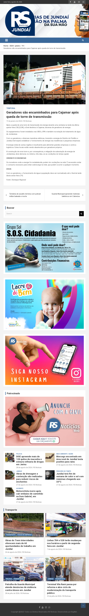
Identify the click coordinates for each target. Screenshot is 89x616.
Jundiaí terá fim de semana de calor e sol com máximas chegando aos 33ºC (70, 477)
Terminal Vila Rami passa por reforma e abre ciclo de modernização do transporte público (61, 588)
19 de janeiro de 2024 (14, 121)
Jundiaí (19, 471)
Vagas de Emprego (24, 535)
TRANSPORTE (10, 535)
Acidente (19, 488)
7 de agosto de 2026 (54, 549)
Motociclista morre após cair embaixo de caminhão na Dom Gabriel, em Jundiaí (29, 495)
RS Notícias (27, 121)
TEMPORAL (10, 108)
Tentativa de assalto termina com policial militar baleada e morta (25, 195)
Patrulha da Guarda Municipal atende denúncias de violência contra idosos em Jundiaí (20, 587)
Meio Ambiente (62, 454)
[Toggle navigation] (6, 40)
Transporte (11, 509)
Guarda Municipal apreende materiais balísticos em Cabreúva (66, 195)
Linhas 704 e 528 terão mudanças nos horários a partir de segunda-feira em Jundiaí (64, 543)
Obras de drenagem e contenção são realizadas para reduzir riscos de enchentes (29, 477)
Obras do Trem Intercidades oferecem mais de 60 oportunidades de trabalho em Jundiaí (20, 544)
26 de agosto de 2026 (13, 552)
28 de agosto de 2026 (24, 467)
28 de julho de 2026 (12, 593)
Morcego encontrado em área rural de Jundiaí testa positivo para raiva (69, 459)
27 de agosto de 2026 (64, 465)
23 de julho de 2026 (54, 596)
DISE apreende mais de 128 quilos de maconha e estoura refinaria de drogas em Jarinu (30, 460)
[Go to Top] (83, 605)
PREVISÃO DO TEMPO (63, 471)
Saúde (70, 454)
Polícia (19, 454)
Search (81, 213)
